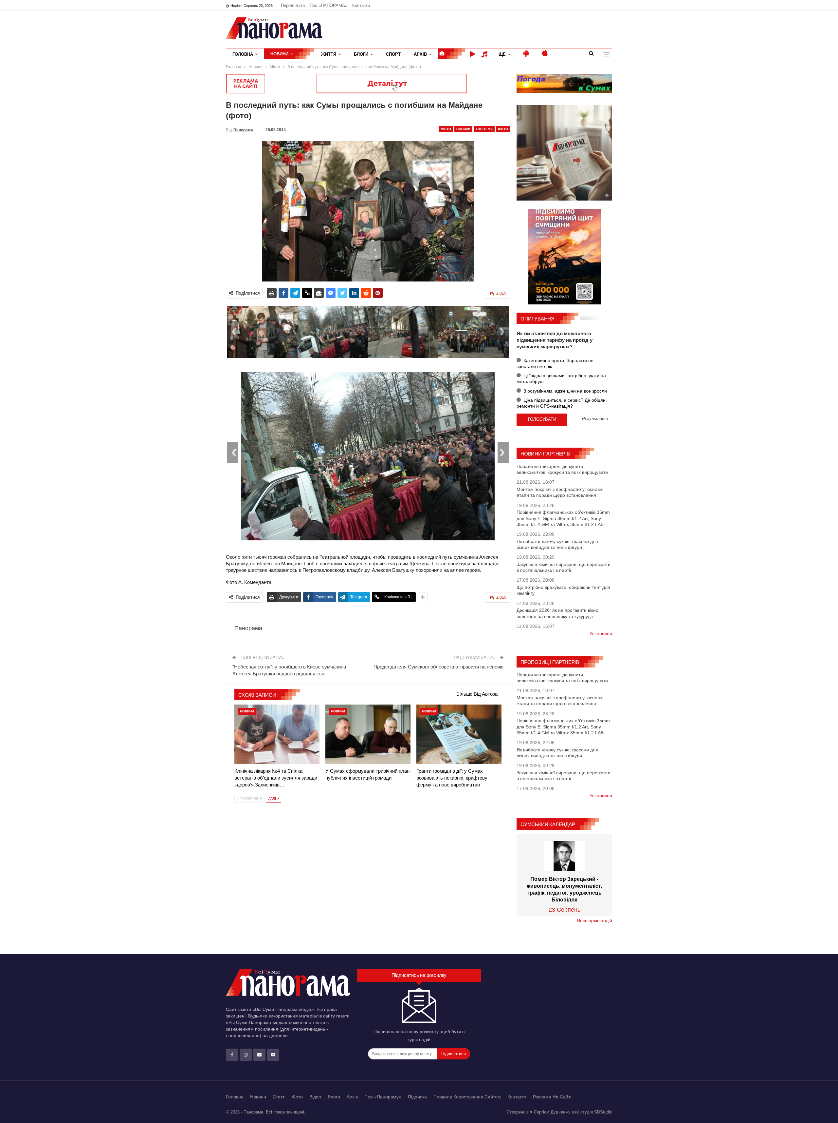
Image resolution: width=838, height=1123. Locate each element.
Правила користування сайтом (467, 1096)
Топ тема (484, 129)
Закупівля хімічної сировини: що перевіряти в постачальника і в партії (563, 567)
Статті (279, 1096)
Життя (328, 54)
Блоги (361, 54)
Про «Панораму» (382, 1096)
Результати (595, 419)
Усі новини (601, 633)
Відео (315, 1096)
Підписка (417, 1096)
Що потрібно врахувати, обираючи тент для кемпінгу (563, 590)
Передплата (293, 5)
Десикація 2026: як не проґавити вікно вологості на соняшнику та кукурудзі (557, 613)
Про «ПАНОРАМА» (328, 5)
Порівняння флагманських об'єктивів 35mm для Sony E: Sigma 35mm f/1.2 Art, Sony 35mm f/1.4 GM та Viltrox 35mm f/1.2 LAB (563, 518)
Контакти (361, 5)
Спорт (393, 54)
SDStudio (603, 1112)
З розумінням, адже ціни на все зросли (564, 391)
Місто (446, 129)
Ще (502, 54)
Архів (420, 54)
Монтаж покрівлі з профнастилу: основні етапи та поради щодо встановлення (560, 492)
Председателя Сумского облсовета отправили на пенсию (438, 666)
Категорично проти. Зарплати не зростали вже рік (555, 363)
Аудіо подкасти (485, 54)
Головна (242, 54)
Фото (503, 129)
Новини (279, 53)
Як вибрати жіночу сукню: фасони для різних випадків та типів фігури (557, 544)
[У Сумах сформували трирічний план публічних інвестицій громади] (367, 734)
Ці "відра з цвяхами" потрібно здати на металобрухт (561, 378)
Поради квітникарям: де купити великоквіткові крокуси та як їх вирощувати (562, 469)
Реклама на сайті (552, 1096)
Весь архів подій (594, 920)
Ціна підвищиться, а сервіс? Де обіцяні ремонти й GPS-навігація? (562, 403)
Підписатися (453, 1053)
